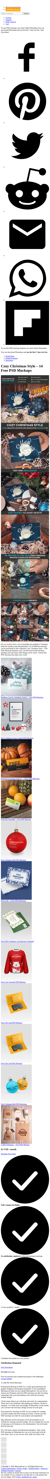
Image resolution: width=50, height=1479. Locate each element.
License (8, 18)
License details (6, 1379)
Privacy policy (32, 1477)
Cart (7, 24)
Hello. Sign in (11, 22)
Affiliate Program (7, 1471)
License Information (8, 1469)
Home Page (10, 356)
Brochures (9, 360)
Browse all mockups (13, 7)
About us (44, 1469)
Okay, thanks (22, 1477)
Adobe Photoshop (40, 348)
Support (8, 20)
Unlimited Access (13, 9)
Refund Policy (34, 1469)
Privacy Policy (22, 1469)
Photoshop (13, 30)
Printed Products (12, 358)
